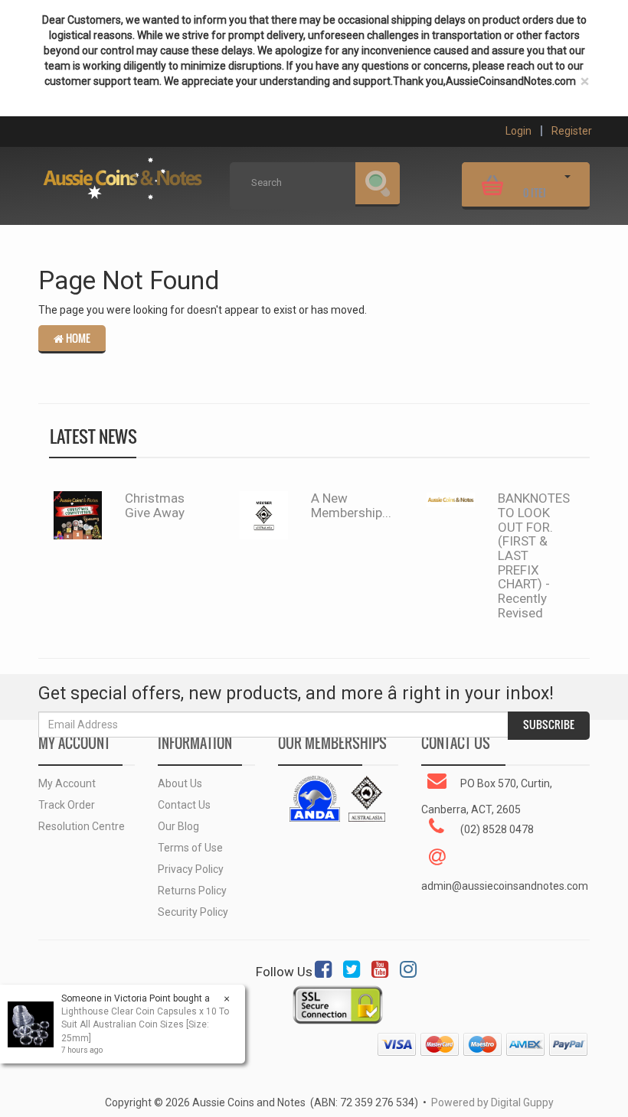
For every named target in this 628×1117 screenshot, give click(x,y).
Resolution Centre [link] (81, 826)
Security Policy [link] (193, 912)
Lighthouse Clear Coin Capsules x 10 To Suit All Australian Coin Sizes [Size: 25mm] (145, 1024)
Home (77, 338)
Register (571, 130)
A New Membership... (351, 505)
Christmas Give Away (155, 505)
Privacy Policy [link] (191, 869)
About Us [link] (180, 783)
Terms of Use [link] (190, 848)
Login (518, 130)
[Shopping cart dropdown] (567, 183)
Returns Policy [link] (192, 890)
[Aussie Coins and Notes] (122, 174)
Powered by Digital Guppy (492, 1102)
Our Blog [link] (178, 826)
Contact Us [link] (184, 805)
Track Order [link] (66, 805)
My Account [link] (67, 783)
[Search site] (377, 184)
